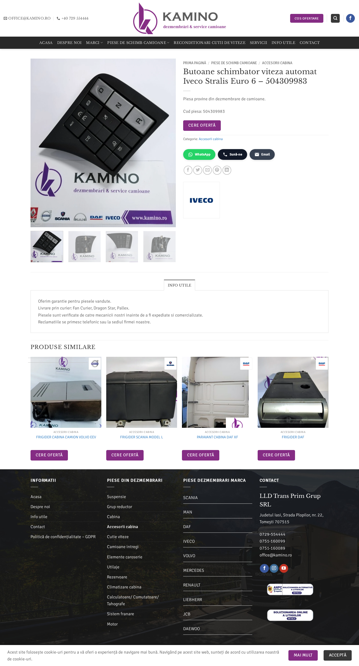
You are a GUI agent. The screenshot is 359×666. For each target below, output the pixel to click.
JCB (186, 614)
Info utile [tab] (179, 285)
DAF (187, 526)
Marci (92, 43)
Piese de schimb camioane (136, 43)
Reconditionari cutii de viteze (209, 43)
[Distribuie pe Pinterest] (217, 170)
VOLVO (189, 555)
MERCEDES (193, 570)
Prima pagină (194, 63)
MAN (187, 512)
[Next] (166, 143)
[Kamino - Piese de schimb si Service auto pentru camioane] (179, 18)
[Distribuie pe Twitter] (197, 170)
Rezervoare (117, 577)
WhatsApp (203, 154)
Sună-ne (236, 154)
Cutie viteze (118, 536)
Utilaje (113, 567)
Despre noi (69, 43)
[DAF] (246, 363)
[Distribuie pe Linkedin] (226, 170)
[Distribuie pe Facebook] (188, 170)
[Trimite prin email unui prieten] (207, 170)
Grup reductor (119, 506)
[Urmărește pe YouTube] (283, 568)
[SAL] (290, 589)
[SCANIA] (170, 363)
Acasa (46, 43)
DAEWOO (191, 628)
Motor (112, 624)
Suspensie (116, 496)
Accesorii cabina (277, 63)
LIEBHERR (192, 599)
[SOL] (290, 615)
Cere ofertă (201, 125)
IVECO (189, 541)
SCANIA (190, 497)
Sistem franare (120, 613)
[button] (335, 18)
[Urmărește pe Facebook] (350, 18)
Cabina (113, 516)
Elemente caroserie (124, 557)
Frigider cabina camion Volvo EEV (66, 437)
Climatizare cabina (124, 587)
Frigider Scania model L (141, 437)
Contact (310, 43)
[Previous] (39, 143)
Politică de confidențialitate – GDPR (63, 536)
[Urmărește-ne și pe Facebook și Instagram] (274, 568)
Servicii (258, 43)
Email (265, 154)
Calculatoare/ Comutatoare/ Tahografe (133, 600)
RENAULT (191, 585)
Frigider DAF (293, 437)
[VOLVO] (95, 363)
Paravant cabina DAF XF (217, 437)
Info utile (283, 43)
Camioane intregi (123, 546)
